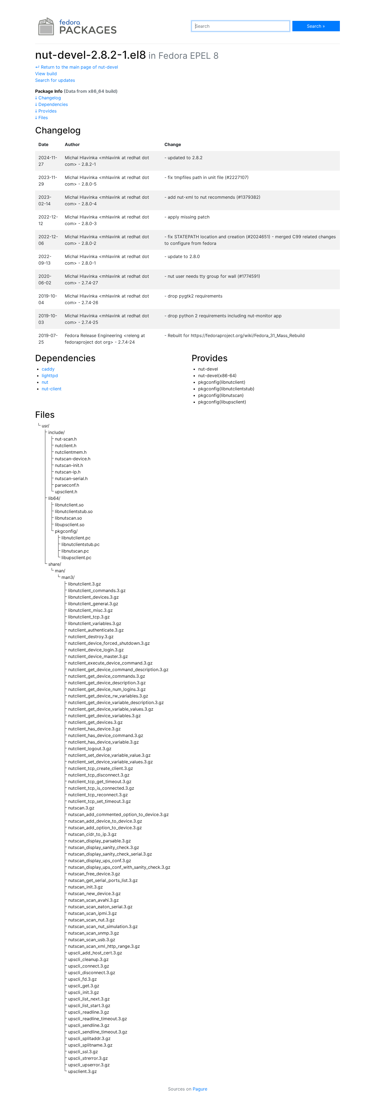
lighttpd (50, 375)
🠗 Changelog (48, 97)
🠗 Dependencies (51, 104)
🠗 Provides (46, 111)
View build (46, 73)
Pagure (200, 1089)
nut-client (51, 388)
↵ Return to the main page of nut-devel (76, 67)
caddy (48, 369)
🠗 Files (41, 117)
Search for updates (55, 80)
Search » (316, 26)
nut (45, 382)
